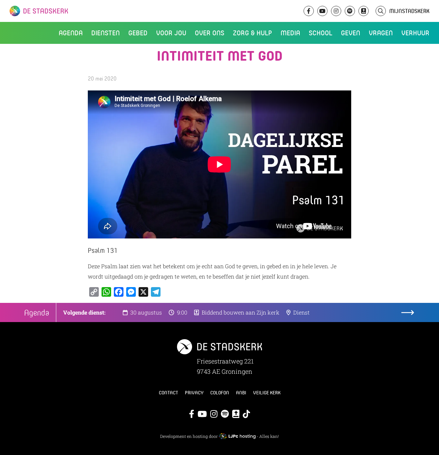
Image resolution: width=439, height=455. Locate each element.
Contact (168, 392)
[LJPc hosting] (237, 436)
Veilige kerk (267, 392)
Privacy (194, 392)
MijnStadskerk (409, 11)
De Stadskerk (66, 11)
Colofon (219, 392)
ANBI (241, 392)
